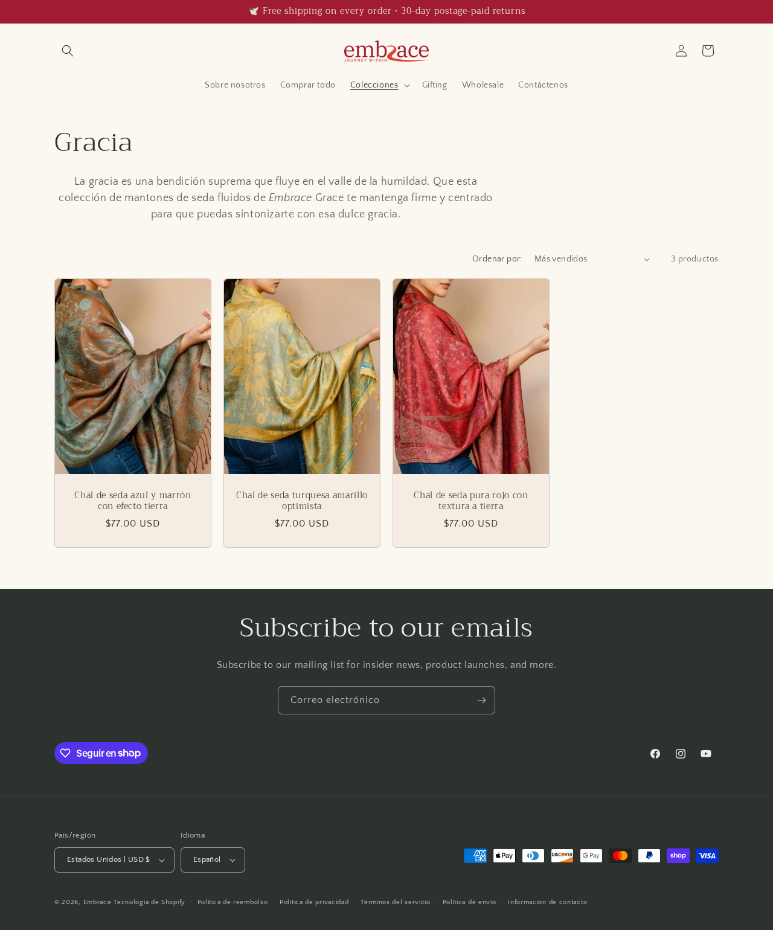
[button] (67, 50)
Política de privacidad (314, 902)
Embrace (97, 902)
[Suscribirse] (481, 700)
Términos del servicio (396, 902)
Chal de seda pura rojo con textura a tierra (471, 501)
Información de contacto (547, 902)
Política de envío (469, 902)
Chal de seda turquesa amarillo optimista (302, 501)
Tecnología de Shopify (149, 902)
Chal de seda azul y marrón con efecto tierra (132, 501)
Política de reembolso (232, 902)
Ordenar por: (497, 259)
